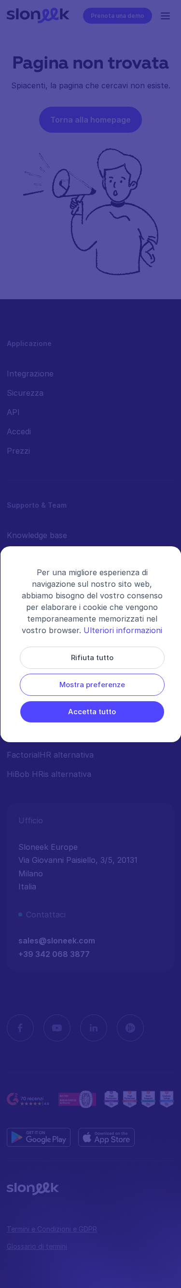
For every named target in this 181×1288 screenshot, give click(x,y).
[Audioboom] (130, 1027)
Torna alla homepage (90, 120)
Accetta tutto (92, 711)
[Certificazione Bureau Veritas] (77, 1099)
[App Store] (106, 1137)
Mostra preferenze (92, 684)
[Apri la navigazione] (167, 15)
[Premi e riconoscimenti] (139, 1099)
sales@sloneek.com (56, 940)
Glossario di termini (37, 1246)
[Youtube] (56, 1027)
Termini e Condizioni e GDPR (52, 1229)
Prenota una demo (117, 15)
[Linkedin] (93, 1027)
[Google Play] (38, 1137)
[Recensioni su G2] (29, 1099)
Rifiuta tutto (91, 657)
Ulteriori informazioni (123, 630)
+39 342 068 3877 (54, 954)
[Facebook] (20, 1027)
